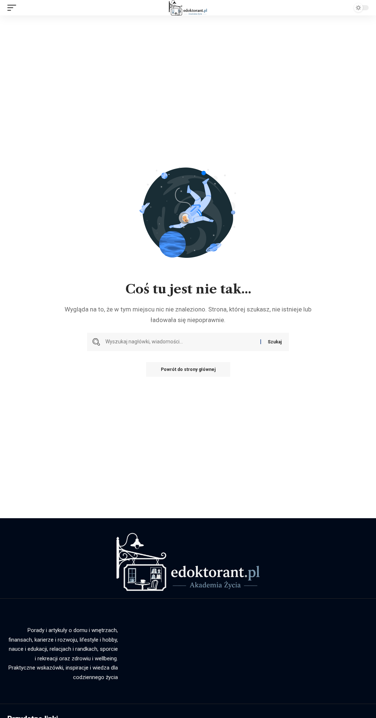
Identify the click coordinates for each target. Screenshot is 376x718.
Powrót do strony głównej (188, 369)
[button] (13, 8)
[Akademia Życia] (188, 7)
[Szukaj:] (180, 342)
